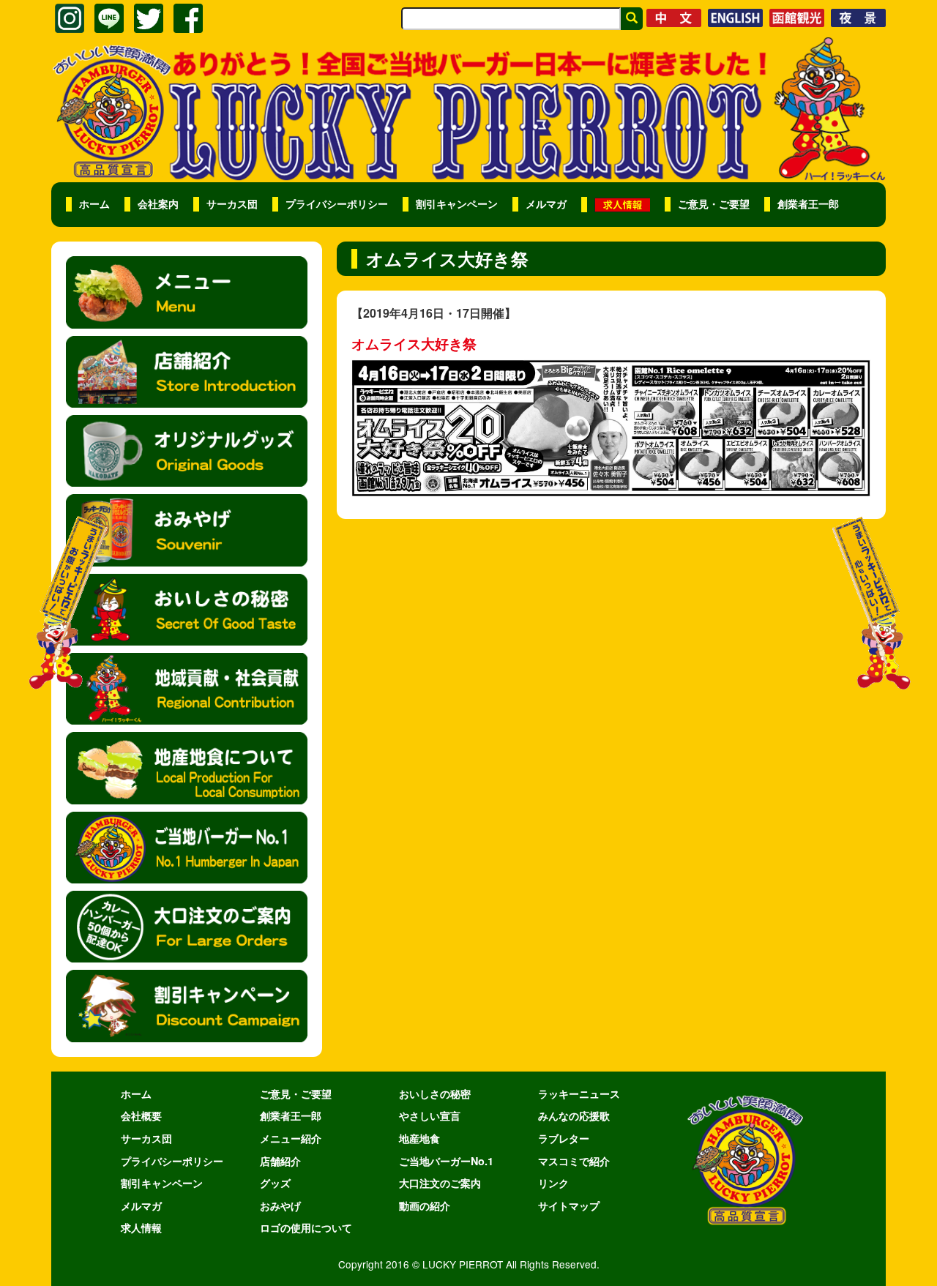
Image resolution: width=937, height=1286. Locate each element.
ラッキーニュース (579, 1093)
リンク (553, 1182)
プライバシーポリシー (336, 204)
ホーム (94, 204)
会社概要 (141, 1115)
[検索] (632, 18)
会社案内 (158, 204)
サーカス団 (232, 204)
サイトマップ (569, 1205)
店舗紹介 (280, 1161)
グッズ (275, 1182)
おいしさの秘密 (435, 1093)
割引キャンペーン (457, 204)
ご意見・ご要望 (714, 204)
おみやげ (280, 1205)
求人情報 (141, 1227)
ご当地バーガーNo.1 (446, 1161)
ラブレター (563, 1138)
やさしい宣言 (429, 1115)
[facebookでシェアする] (188, 18)
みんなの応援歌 (574, 1115)
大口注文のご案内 (440, 1182)
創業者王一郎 (808, 204)
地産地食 (419, 1138)
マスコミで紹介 (574, 1161)
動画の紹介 (424, 1205)
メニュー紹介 (290, 1138)
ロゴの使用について (306, 1227)
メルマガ (546, 204)
